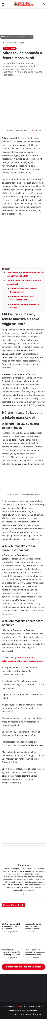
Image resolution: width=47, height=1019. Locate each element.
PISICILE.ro (13, 1006)
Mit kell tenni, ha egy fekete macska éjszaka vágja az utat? (25, 274)
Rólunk (29, 1014)
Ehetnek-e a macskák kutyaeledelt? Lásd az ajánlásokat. (11, 926)
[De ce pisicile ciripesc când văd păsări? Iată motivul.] (35, 941)
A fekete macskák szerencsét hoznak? (24, 306)
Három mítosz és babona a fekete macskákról (24, 282)
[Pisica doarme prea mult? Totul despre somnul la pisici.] (35, 915)
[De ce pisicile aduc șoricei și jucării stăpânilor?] (12, 941)
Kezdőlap (8, 43)
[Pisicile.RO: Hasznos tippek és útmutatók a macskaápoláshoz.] (24, 4)
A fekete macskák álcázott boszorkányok (23, 290)
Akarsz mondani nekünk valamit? (23, 966)
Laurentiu (9, 130)
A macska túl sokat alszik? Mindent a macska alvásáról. (33, 926)
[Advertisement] (23, 102)
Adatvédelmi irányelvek (15, 1014)
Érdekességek (18, 43)
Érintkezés (37, 1014)
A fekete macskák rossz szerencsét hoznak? (22, 298)
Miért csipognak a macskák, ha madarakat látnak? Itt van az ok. (35, 952)
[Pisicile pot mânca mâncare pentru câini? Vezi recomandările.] (12, 915)
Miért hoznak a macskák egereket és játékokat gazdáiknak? (11, 952)
